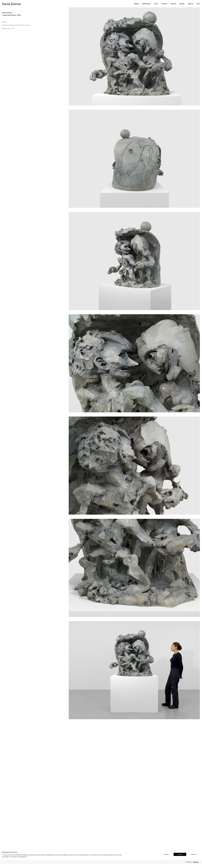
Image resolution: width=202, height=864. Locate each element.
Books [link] (182, 4)
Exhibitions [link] (146, 4)
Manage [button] (166, 854)
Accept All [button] (180, 854)
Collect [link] (164, 4)
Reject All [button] (193, 854)
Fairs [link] (156, 4)
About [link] (190, 4)
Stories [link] (173, 4)
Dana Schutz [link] (7, 13)
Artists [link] (136, 4)
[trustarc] (196, 862)
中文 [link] (198, 4)
